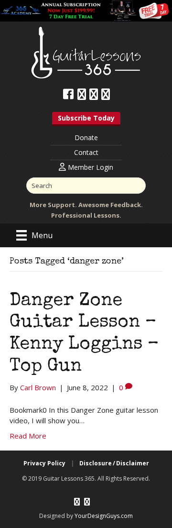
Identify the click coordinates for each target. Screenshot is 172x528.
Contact (86, 152)
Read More (28, 435)
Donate (86, 137)
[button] (86, 119)
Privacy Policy (44, 463)
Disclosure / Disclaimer (114, 463)
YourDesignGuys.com (104, 516)
